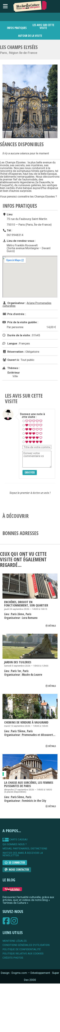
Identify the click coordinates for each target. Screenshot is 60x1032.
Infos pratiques (17, 28)
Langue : (12, 343)
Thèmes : (13, 368)
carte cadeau (18, 839)
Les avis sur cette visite (43, 26)
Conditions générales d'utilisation (26, 945)
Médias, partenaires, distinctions (24, 848)
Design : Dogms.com (14, 972)
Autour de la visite (30, 36)
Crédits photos (12, 958)
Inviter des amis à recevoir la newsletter (22, 854)
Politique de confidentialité (21, 949)
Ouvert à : (13, 359)
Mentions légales (14, 941)
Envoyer (30, 472)
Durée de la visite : (19, 335)
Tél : (9, 230)
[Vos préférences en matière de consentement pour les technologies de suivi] (3, 774)
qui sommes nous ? (14, 844)
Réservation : (16, 351)
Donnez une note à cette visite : (32, 415)
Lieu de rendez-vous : (21, 240)
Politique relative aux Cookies (23, 953)
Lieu (9, 214)
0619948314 (15, 235)
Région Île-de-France (23, 53)
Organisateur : (16, 302)
